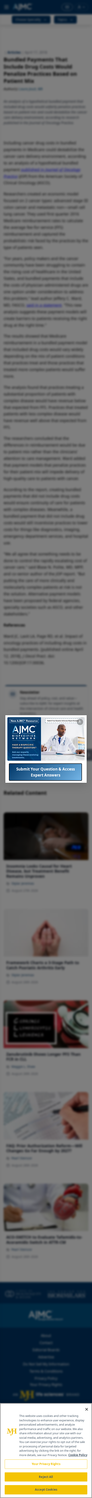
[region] (46, 1450)
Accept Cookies (46, 1490)
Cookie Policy (77, 1455)
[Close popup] (80, 722)
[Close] (87, 1409)
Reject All (46, 1477)
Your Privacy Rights (46, 1464)
